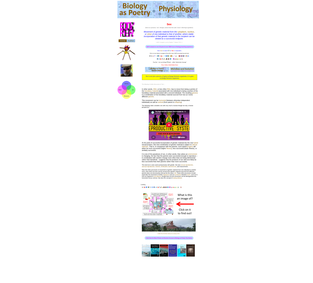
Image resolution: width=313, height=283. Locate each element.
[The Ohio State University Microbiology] (168, 59)
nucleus (190, 32)
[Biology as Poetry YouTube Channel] (160, 59)
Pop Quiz (155, 62)
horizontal (162, 100)
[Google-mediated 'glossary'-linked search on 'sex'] (156, 56)
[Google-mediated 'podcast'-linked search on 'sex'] (164, 56)
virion (149, 34)
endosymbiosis (177, 178)
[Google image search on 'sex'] (168, 56)
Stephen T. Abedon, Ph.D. (175, 42)
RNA (168, 89)
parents (151, 96)
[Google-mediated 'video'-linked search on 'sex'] (163, 56)
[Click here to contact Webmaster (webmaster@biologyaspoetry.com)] (182, 59)
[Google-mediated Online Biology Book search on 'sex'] (181, 56)
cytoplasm (182, 32)
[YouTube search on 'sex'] (161, 56)
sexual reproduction (187, 165)
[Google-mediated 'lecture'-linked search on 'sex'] (150, 56)
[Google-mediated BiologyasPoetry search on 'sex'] (173, 59)
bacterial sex (172, 166)
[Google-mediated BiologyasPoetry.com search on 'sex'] (176, 56)
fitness (169, 148)
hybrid (196, 143)
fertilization (164, 166)
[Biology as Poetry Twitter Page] (159, 59)
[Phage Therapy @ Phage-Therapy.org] (164, 59)
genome (195, 93)
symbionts (178, 174)
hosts (188, 174)
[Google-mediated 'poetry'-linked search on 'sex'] (174, 56)
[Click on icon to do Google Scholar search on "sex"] (188, 56)
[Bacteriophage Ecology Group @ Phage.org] (162, 59)
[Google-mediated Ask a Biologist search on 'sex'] (179, 56)
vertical (160, 102)
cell (175, 173)
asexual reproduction (148, 166)
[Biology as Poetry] (168, 50)
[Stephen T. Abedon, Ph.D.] (166, 59)
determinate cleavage (181, 62)
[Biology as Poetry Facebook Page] (157, 59)
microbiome (157, 176)
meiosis (157, 166)
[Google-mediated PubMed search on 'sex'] (185, 56)
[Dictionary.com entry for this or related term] (158, 56)
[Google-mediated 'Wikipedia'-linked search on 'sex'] (153, 56)
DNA (155, 89)
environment (192, 154)
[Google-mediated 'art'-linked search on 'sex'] (169, 56)
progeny (190, 146)
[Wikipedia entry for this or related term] (151, 56)
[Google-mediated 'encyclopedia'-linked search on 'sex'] (155, 56)
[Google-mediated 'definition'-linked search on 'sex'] (159, 56)
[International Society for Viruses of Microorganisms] (170, 59)
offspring (178, 102)
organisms (166, 174)
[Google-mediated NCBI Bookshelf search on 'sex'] (186, 56)
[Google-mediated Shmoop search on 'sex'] (183, 56)
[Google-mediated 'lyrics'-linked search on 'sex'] (172, 56)
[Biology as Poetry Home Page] (180, 59)
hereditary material (151, 91)
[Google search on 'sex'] (166, 56)
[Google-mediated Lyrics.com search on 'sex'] (171, 56)
